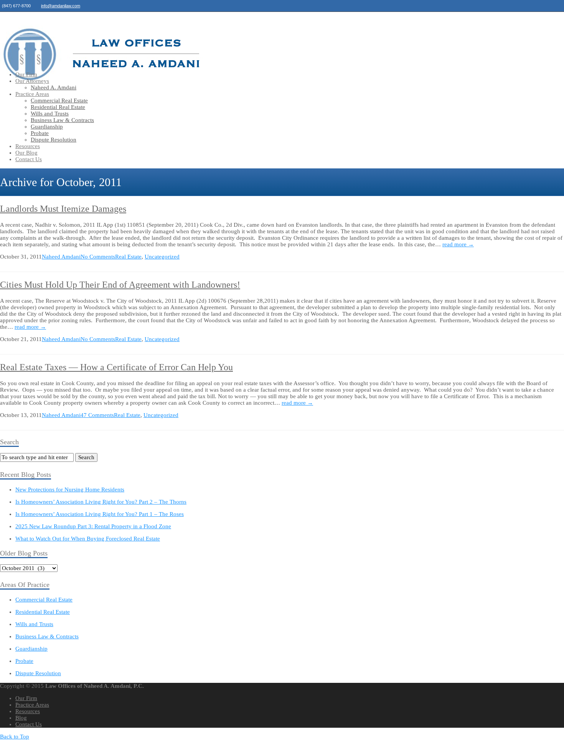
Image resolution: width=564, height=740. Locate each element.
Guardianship (47, 127)
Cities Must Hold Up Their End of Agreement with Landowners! (120, 285)
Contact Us (28, 159)
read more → (458, 244)
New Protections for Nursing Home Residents (69, 489)
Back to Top (14, 736)
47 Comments (97, 415)
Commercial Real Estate (59, 100)
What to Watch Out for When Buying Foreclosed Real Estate (87, 539)
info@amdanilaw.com (60, 5)
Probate (40, 133)
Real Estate (128, 257)
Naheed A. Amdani (53, 87)
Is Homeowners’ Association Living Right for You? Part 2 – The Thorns (100, 502)
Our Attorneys (32, 81)
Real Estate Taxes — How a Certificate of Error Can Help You (116, 367)
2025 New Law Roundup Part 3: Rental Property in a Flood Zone (93, 526)
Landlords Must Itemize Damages (63, 209)
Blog (21, 718)
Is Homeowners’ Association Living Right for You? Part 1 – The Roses (99, 514)
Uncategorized (162, 257)
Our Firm (26, 74)
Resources (27, 146)
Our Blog (26, 153)
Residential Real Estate (58, 107)
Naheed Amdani (61, 257)
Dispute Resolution (53, 140)
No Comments (98, 257)
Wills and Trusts (50, 113)
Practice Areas (32, 94)
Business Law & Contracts (62, 120)
